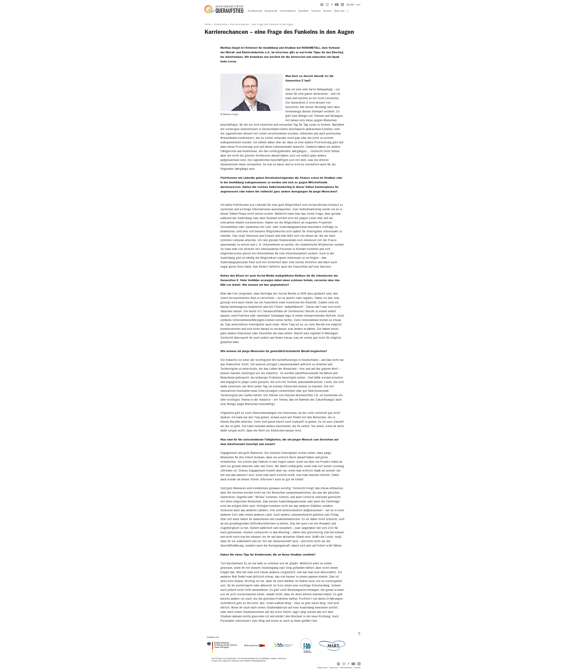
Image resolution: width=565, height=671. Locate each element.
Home (208, 24)
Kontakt (357, 668)
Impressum (334, 668)
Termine (316, 11)
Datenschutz (322, 668)
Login (358, 5)
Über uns (339, 11)
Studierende (255, 11)
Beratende (271, 11)
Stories (327, 11)
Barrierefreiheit (346, 668)
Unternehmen (288, 11)
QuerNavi (303, 11)
